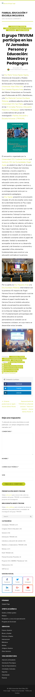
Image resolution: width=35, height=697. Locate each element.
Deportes (4, 672)
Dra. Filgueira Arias (21, 285)
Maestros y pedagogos (11, 369)
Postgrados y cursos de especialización (13, 619)
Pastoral (4, 678)
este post (9, 495)
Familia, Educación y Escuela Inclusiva (14, 14)
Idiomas (4, 645)
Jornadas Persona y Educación (13, 366)
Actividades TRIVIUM (18, 26)
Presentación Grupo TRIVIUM (13, 491)
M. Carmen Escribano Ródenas (13, 368)
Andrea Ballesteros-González (19, 69)
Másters (4, 616)
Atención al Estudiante (8, 660)
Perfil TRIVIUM (23, 30)
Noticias (11, 30)
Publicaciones (6, 565)
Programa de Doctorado (9, 622)
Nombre (5, 458)
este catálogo (10, 507)
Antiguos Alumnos (7, 648)
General (4, 533)
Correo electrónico (10, 467)
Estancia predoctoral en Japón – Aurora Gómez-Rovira (9, 403)
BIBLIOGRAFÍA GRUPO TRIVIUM (13, 503)
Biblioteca (5, 642)
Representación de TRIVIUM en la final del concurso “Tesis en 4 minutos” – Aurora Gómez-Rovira (25, 406)
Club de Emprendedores (9, 666)
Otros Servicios (6, 651)
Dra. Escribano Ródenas (11, 288)
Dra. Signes (8, 197)
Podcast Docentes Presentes (10, 557)
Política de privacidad (18, 691)
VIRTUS (4, 569)
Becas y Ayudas (6, 633)
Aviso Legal (6, 691)
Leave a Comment (10, 373)
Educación (7, 364)
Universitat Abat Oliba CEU (12, 86)
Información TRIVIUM (8, 537)
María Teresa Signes (10, 371)
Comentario (7, 431)
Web (3, 475)
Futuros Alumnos (7, 630)
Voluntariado (6, 675)
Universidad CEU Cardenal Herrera (15, 159)
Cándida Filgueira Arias (17, 362)
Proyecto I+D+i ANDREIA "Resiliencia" (13, 561)
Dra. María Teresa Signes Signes (16, 75)
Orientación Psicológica (9, 663)
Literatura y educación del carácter (12, 541)
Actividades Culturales (8, 669)
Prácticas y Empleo (7, 636)
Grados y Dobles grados (9, 613)
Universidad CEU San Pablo (12, 104)
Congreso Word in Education (10, 529)
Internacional (6, 639)
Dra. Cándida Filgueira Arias (12, 89)
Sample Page (6, 604)
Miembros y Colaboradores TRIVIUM (18, 28)
